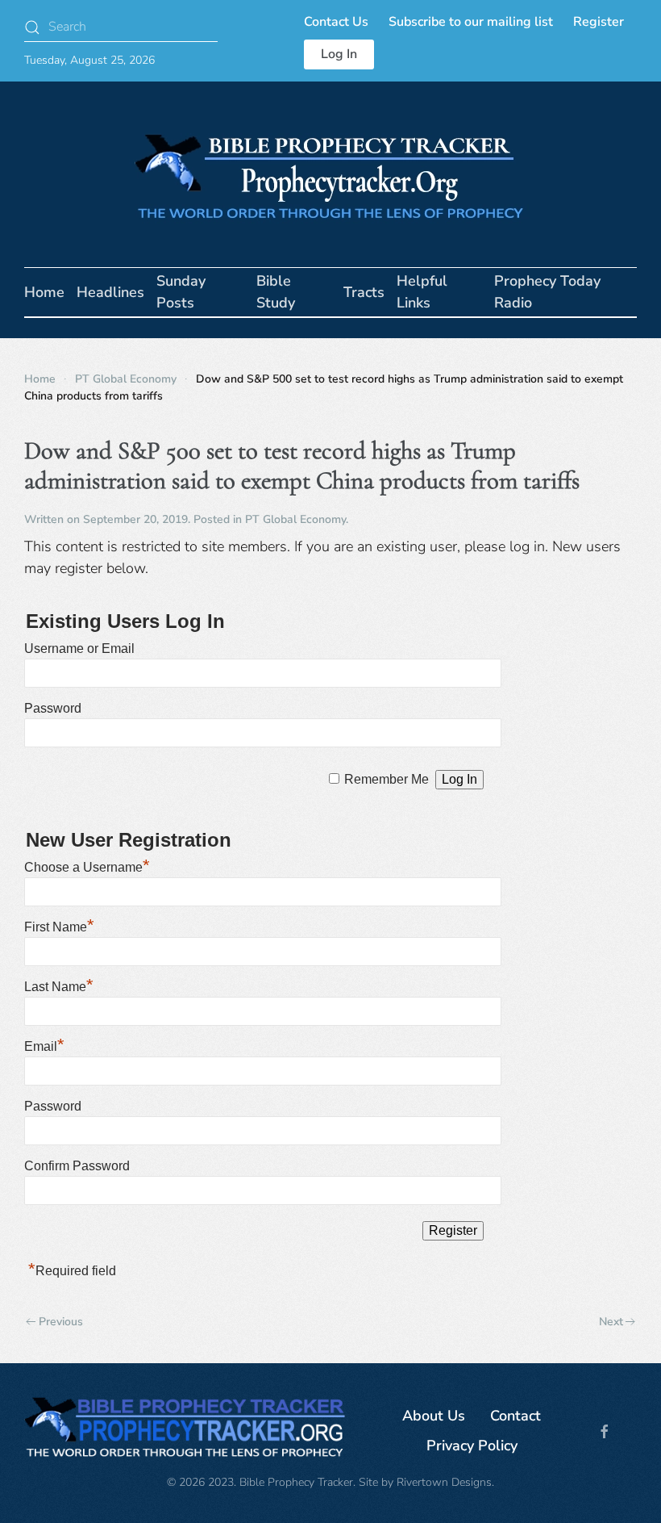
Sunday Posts (181, 291)
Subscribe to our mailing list (471, 22)
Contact (515, 1415)
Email (44, 1046)
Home (44, 292)
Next (611, 1321)
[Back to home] (330, 174)
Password (52, 708)
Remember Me (386, 779)
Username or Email (79, 648)
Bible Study (275, 291)
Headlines (110, 292)
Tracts (364, 292)
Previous (61, 1321)
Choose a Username (87, 867)
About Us (433, 1415)
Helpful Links (422, 291)
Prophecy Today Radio (547, 291)
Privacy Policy (472, 1445)
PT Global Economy (295, 519)
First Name (59, 927)
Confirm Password (77, 1166)
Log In (339, 54)
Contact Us (336, 22)
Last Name (59, 987)
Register (598, 22)
